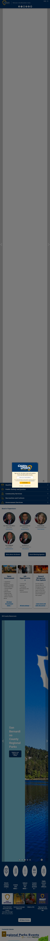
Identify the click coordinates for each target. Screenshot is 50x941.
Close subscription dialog (38, 463)
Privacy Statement (32, 480)
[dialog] (25, 475)
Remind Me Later (28, 485)
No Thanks (21, 485)
